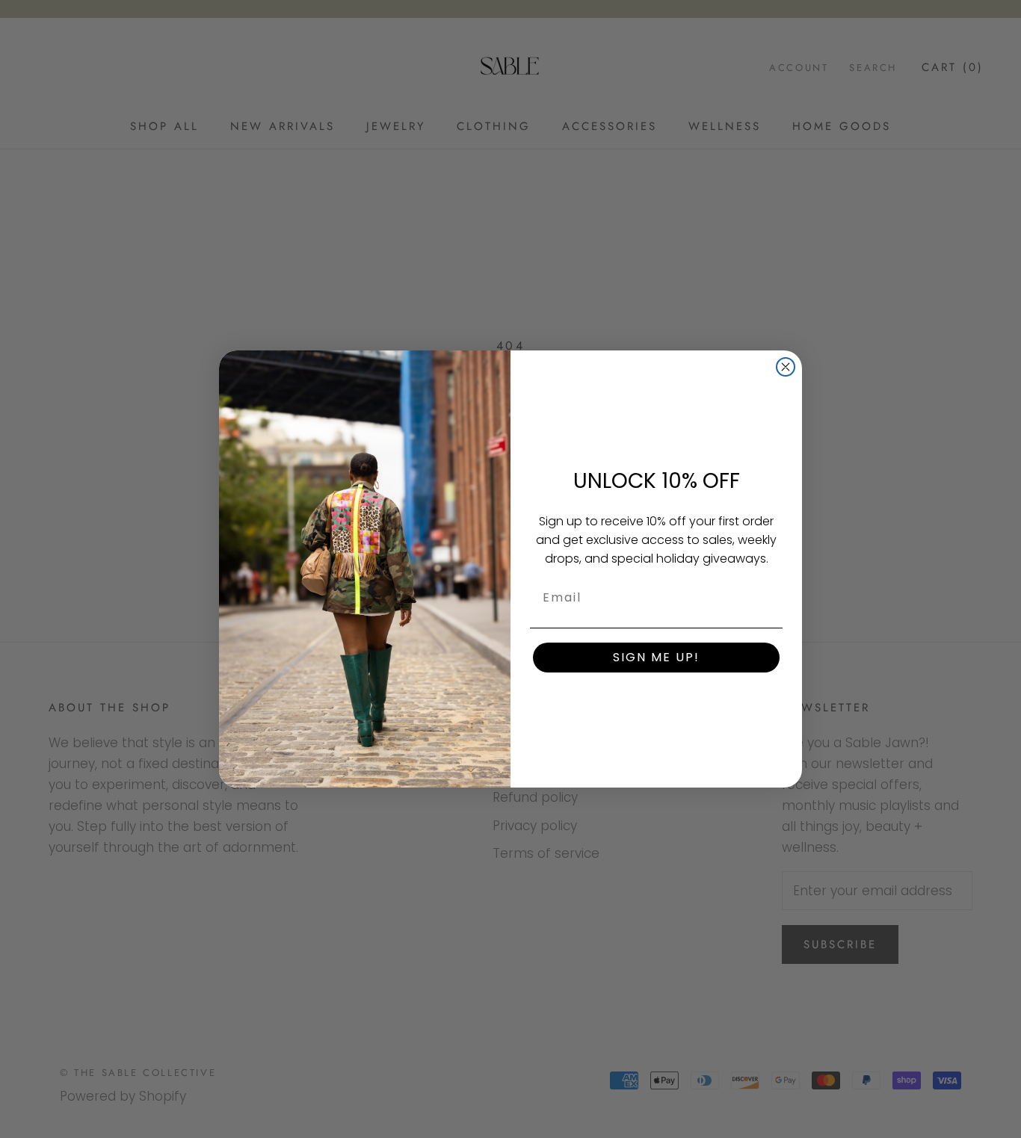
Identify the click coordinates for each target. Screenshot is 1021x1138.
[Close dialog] (786, 367)
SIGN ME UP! (656, 657)
